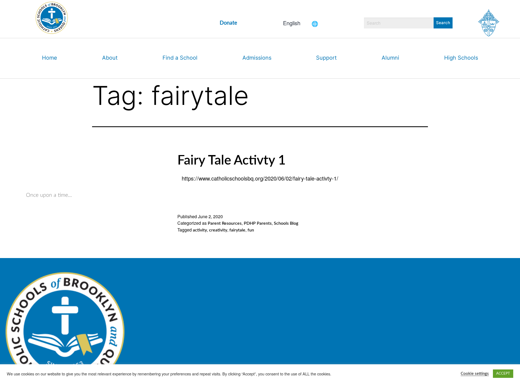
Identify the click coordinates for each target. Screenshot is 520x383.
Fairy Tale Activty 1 (231, 160)
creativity (218, 230)
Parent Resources (225, 223)
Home (49, 57)
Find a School (179, 57)
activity (200, 230)
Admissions (256, 57)
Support (326, 57)
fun (251, 230)
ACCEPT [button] (503, 373)
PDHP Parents (258, 223)
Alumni (390, 57)
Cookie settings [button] (475, 374)
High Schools (461, 57)
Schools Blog (286, 223)
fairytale (237, 230)
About (110, 57)
